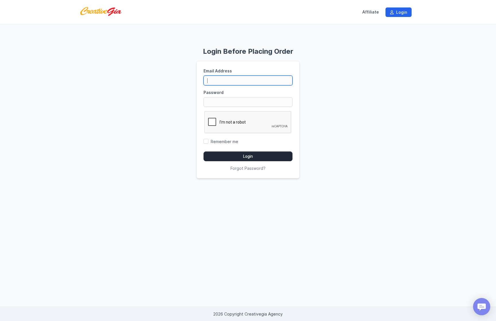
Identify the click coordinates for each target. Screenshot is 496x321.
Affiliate (370, 12)
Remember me (224, 141)
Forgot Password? (248, 168)
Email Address (218, 70)
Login (401, 12)
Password (214, 92)
